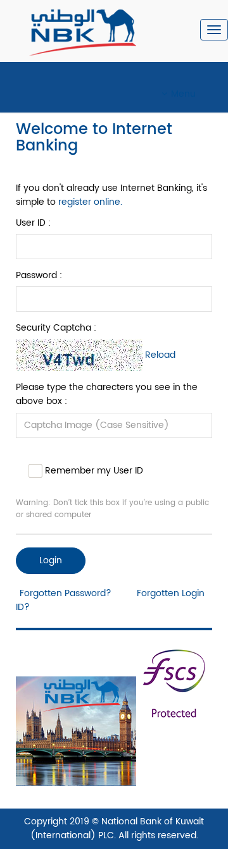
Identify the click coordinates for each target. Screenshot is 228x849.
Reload (160, 355)
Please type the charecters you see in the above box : (107, 394)
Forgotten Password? (65, 593)
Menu (183, 94)
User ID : (33, 223)
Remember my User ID (92, 470)
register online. (90, 202)
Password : (39, 276)
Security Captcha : (56, 328)
